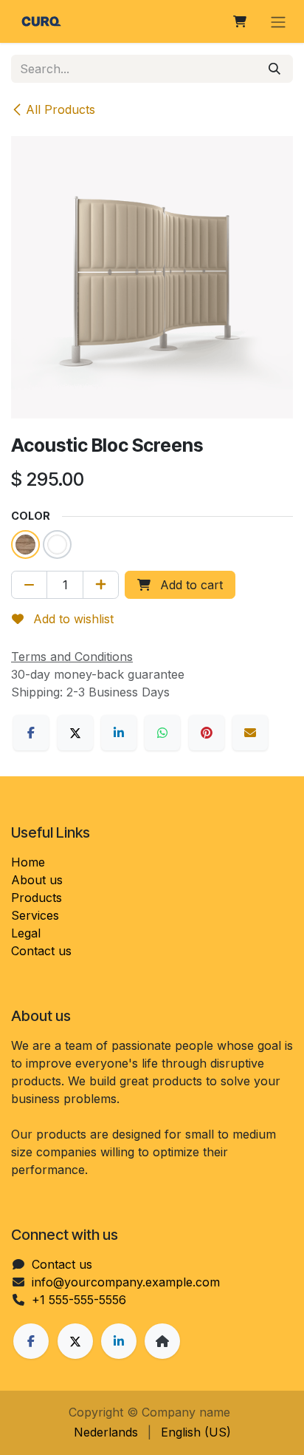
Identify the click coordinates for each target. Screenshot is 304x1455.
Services (35, 915)
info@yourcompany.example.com (126, 1282)
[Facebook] (31, 732)
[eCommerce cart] (240, 21)
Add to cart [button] (189, 584)
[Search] (274, 69)
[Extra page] (162, 1341)
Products (36, 897)
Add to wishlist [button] (72, 618)
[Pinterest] (206, 732)
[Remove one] (29, 585)
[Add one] (101, 585)
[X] (75, 732)
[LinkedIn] (119, 732)
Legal (26, 933)
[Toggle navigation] (278, 21)
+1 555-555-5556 (79, 1299)
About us (37, 879)
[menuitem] (106, 1432)
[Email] (250, 732)
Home (28, 862)
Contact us (41, 950)
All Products (60, 109)
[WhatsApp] (162, 732)
